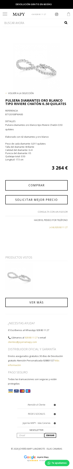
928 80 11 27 (31, 337)
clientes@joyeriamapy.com (22, 342)
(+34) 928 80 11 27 (58, 227)
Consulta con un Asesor (53, 211)
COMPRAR (37, 185)
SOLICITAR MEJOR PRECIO (36, 200)
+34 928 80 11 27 (38, 14)
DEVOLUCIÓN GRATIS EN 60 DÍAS (34, 4)
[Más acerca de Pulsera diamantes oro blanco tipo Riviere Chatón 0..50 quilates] (19, 276)
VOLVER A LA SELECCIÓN (21, 93)
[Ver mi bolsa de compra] (68, 14)
